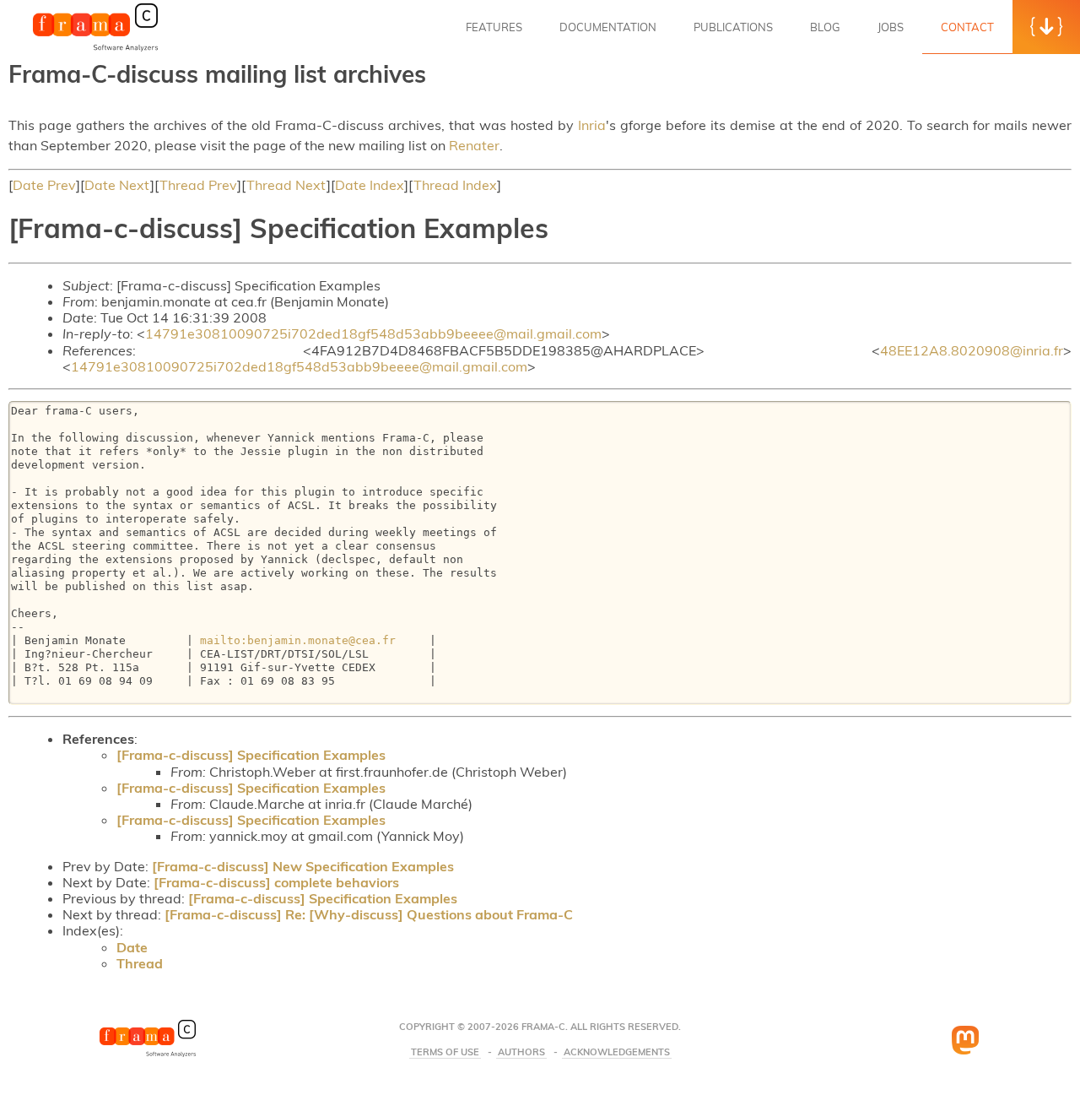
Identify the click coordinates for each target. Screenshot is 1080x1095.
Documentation (607, 27)
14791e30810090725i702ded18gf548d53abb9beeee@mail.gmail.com (373, 333)
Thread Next (286, 184)
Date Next (117, 184)
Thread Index (455, 184)
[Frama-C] (95, 49)
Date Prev (44, 184)
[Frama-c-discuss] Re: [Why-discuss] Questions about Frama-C (369, 914)
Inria (592, 125)
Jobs (891, 27)
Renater (474, 145)
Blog (825, 27)
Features (494, 27)
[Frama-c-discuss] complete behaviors (276, 882)
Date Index (369, 184)
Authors (521, 1052)
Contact (967, 27)
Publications (733, 27)
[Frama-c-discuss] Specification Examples (251, 754)
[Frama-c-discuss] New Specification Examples (303, 866)
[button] (1046, 27)
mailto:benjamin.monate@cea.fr (298, 640)
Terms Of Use (445, 1052)
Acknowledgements (617, 1052)
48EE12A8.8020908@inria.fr (971, 350)
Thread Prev (198, 184)
